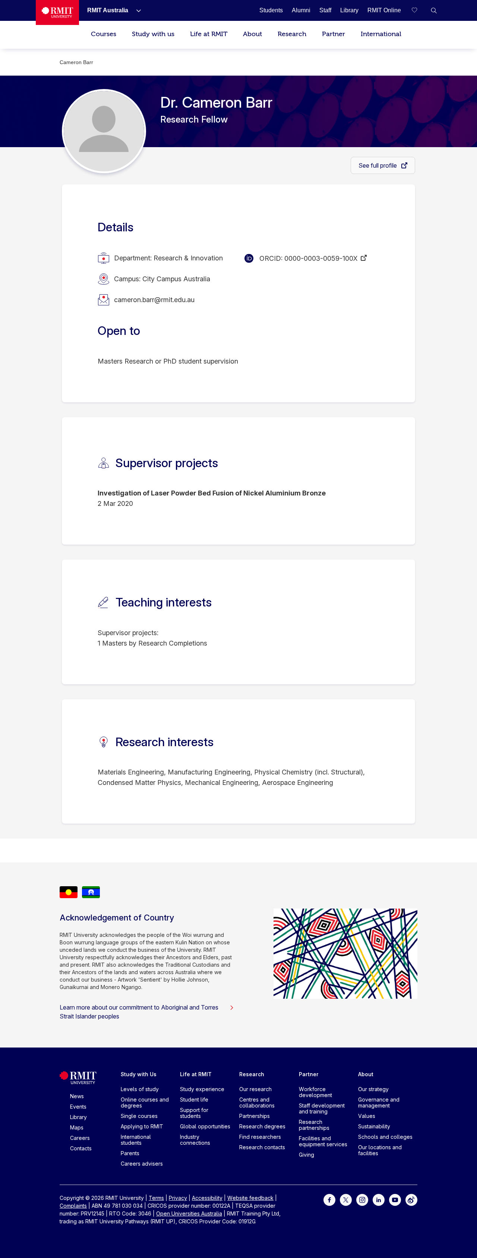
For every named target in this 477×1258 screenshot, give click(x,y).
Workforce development (315, 1092)
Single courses (139, 1116)
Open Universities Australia (189, 1213)
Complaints (73, 1205)
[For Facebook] (329, 1199)
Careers (80, 1138)
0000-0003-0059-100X (321, 258)
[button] (433, 10)
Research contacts (262, 1147)
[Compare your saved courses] (418, 10)
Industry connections (195, 1140)
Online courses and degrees (145, 1102)
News (77, 1096)
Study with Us (139, 1074)
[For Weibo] (411, 1199)
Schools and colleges (385, 1137)
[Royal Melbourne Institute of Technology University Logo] (57, 12)
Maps (76, 1127)
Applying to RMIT (142, 1126)
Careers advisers (142, 1163)
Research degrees (262, 1126)
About (252, 34)
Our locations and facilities (380, 1150)
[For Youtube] (395, 1199)
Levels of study (140, 1089)
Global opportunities (205, 1126)
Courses (103, 34)
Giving (306, 1154)
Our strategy (373, 1089)
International (381, 34)
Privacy (178, 1198)
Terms (156, 1198)
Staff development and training (322, 1108)
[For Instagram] (362, 1199)
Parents (130, 1153)
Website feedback (250, 1198)
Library (78, 1117)
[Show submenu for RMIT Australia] (135, 10)
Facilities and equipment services (323, 1141)
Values (366, 1116)
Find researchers (260, 1137)
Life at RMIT (208, 34)
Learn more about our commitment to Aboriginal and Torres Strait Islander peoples (139, 1012)
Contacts (81, 1148)
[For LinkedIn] (379, 1199)
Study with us (153, 34)
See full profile (378, 165)
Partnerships (254, 1116)
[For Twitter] (346, 1199)
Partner (333, 34)
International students (136, 1140)
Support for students (194, 1113)
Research (292, 34)
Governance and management (378, 1102)
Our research (255, 1089)
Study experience (202, 1089)
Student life (194, 1099)
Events (78, 1106)
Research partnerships (314, 1125)
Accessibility (207, 1198)
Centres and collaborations (257, 1102)
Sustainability (374, 1126)
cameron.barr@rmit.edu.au (154, 300)
